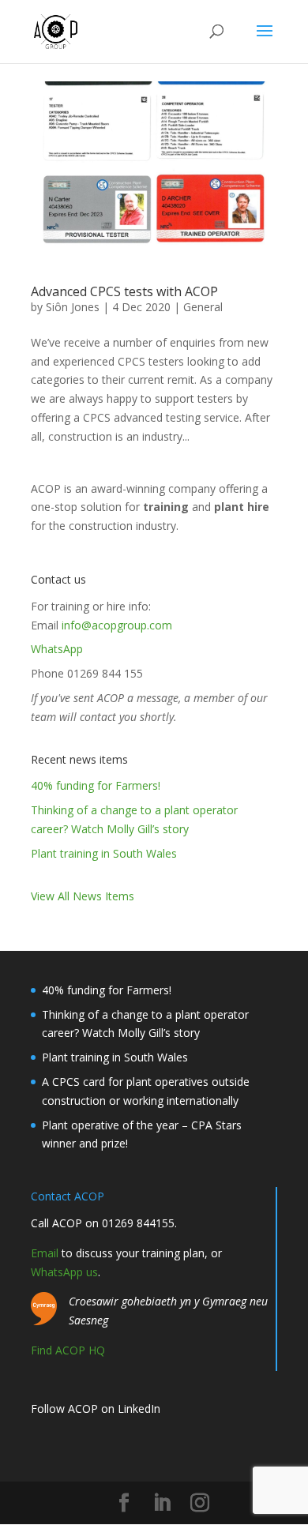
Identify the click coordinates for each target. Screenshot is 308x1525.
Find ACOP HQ (68, 1350)
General (203, 306)
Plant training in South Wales (104, 853)
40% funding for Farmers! (95, 785)
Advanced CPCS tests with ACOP (124, 291)
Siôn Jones (73, 306)
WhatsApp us (64, 1271)
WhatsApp (57, 648)
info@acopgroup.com (117, 625)
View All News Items (82, 895)
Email (44, 1252)
